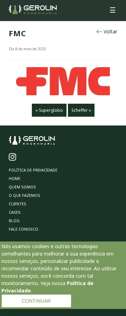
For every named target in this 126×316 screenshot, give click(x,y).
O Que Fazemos (24, 195)
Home (14, 178)
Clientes (17, 203)
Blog (14, 220)
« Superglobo (49, 110)
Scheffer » (81, 110)
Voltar (109, 31)
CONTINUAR (36, 301)
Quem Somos (22, 186)
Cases (15, 212)
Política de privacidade (33, 170)
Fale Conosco (23, 229)
